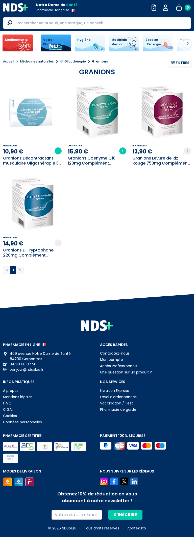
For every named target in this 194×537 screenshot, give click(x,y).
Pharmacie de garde (118, 409)
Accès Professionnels (118, 365)
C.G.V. (8, 409)
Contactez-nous (115, 353)
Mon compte (111, 359)
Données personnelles (22, 422)
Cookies (10, 415)
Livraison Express (114, 390)
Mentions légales (18, 396)
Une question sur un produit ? (126, 372)
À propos (10, 390)
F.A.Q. (7, 403)
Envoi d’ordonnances (118, 396)
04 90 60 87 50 (22, 364)
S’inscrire (125, 515)
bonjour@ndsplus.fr (26, 369)
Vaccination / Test (116, 403)
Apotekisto (136, 528)
